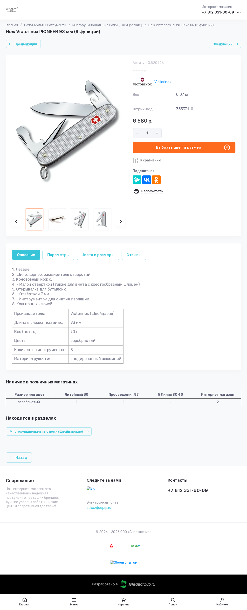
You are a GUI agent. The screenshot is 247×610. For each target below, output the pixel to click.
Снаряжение (20, 480)
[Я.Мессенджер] (137, 179)
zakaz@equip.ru (99, 508)
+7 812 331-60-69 (218, 12)
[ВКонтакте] (146, 179)
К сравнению (150, 160)
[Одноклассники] (156, 179)
